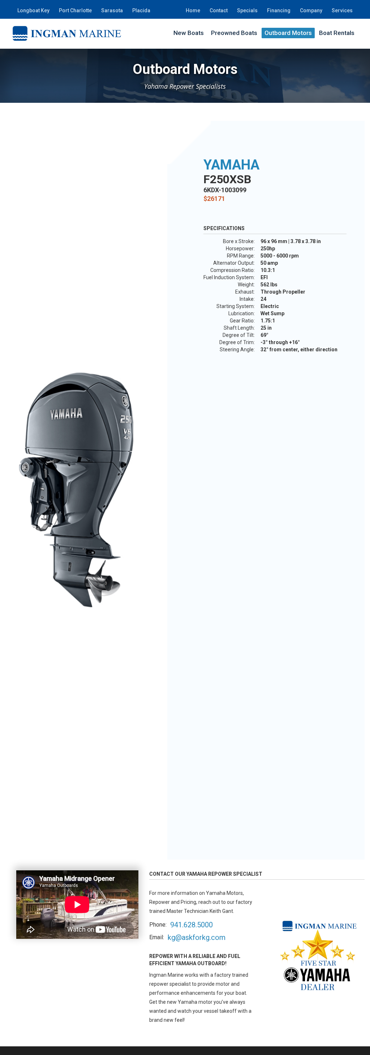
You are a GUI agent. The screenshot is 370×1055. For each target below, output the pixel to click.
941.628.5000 (191, 924)
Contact (219, 10)
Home (193, 10)
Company (311, 10)
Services (342, 10)
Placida (141, 10)
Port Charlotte (75, 10)
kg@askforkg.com (196, 937)
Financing (279, 10)
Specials (247, 10)
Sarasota (112, 10)
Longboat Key (33, 10)
